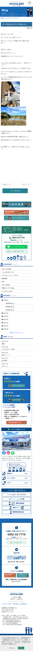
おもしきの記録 (6, 269)
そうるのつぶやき (7, 291)
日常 (3, 281)
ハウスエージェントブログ (10, 275)
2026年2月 (9, 306)
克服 (3, 343)
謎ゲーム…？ (6, 355)
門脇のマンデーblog (8, 288)
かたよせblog (6, 285)
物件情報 (4, 278)
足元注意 (4, 360)
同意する (21, 648)
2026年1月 (9, 310)
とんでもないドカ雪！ (8, 349)
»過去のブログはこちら (16, 332)
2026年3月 (9, 303)
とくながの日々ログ (8, 272)
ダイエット (5, 366)
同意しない (12, 648)
